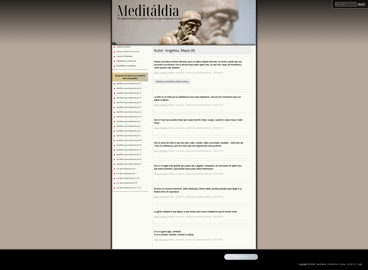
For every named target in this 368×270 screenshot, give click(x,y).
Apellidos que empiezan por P (128, 154)
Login (359, 264)
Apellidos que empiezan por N (128, 145)
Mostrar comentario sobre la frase (172, 81)
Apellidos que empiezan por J (128, 126)
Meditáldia (321, 264)
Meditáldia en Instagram (126, 66)
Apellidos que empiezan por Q (129, 159)
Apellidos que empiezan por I (128, 121)
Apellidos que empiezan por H (128, 116)
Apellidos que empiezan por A (128, 83)
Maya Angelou (161, 72)
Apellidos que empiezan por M (129, 140)
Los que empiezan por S (126, 168)
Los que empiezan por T (126, 173)
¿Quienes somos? (123, 47)
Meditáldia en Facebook (126, 61)
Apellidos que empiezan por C (128, 93)
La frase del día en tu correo (127, 51)
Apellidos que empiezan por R (128, 164)
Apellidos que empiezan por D (128, 98)
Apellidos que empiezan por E (128, 102)
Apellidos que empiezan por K (128, 131)
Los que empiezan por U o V (128, 178)
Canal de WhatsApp (124, 56)
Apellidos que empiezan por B (128, 88)
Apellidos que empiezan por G (128, 112)
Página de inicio (241, 256)
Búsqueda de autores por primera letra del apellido (130, 77)
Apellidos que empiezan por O (129, 150)
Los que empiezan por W (126, 183)
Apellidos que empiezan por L (128, 135)
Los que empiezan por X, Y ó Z (128, 187)
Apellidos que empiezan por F (128, 107)
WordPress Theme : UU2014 (341, 264)
